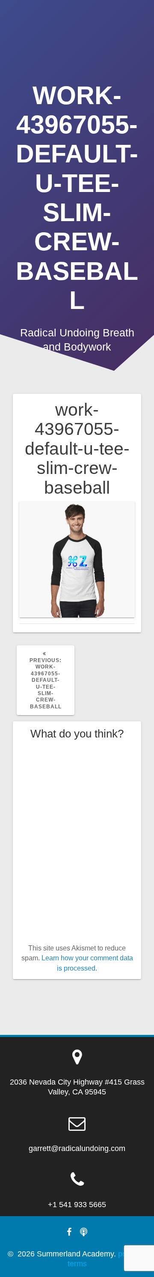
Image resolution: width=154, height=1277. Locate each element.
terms (77, 1263)
